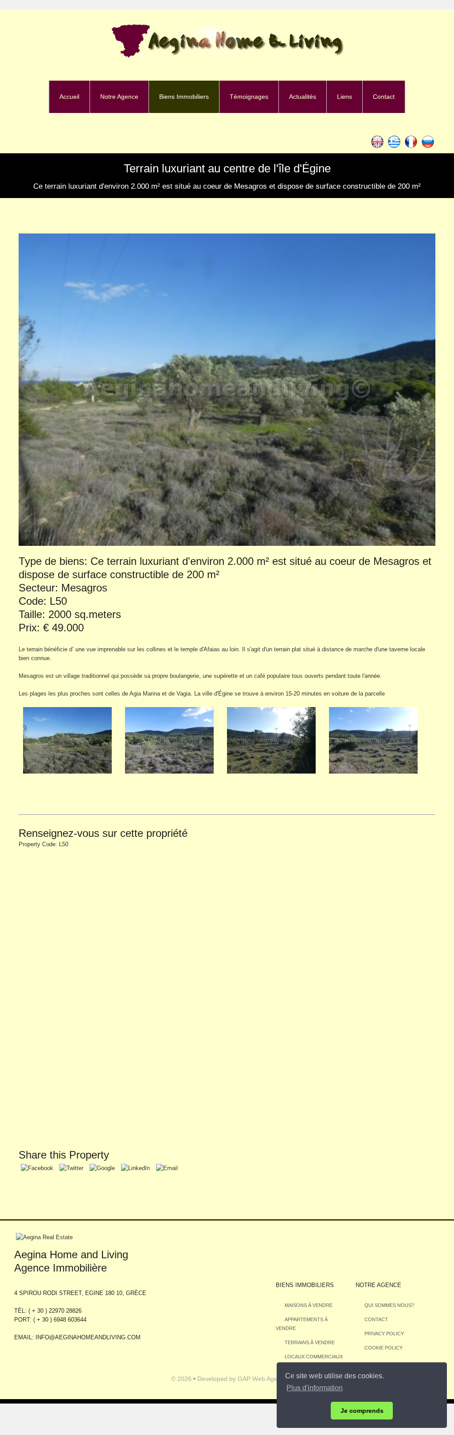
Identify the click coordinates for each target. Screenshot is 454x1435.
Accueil (69, 96)
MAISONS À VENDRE (309, 1305)
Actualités (302, 96)
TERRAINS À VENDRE (310, 1342)
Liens (344, 96)
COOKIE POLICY (383, 1347)
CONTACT (376, 1319)
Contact (384, 96)
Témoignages (249, 96)
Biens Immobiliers (184, 96)
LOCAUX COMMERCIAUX (314, 1356)
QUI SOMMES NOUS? (389, 1305)
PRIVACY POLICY (384, 1333)
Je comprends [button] (362, 1410)
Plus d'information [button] (314, 1388)
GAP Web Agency (262, 1378)
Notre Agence (119, 96)
